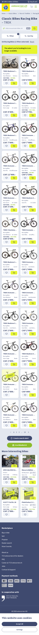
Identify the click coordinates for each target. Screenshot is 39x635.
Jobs (3, 566)
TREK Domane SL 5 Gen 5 (29, 262)
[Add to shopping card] (14, 83)
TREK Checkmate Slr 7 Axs (10, 230)
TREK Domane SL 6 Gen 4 (29, 166)
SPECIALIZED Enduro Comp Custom (10, 470)
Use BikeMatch (21, 445)
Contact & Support (9, 569)
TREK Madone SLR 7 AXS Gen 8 (29, 71)
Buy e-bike (5, 533)
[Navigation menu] (35, 6)
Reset (32, 42)
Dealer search (7, 543)
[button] (28, 432)
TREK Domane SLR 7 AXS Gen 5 (29, 135)
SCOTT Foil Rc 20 (9, 502)
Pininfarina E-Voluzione (29, 502)
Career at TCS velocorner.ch (12, 563)
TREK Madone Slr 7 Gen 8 (10, 135)
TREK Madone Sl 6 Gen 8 (10, 103)
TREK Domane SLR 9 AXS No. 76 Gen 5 (10, 166)
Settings (19, 630)
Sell (3, 536)
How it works (7, 546)
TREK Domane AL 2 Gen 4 (29, 384)
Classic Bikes (12, 13)
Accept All (19, 624)
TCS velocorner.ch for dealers (12, 556)
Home (4, 13)
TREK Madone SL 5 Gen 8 (10, 71)
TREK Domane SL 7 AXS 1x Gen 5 (29, 230)
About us (5, 552)
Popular (5, 539)
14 (25, 432)
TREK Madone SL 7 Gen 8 (29, 103)
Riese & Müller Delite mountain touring (29, 470)
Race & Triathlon (25, 13)
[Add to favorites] (6, 83)
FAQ (3, 559)
